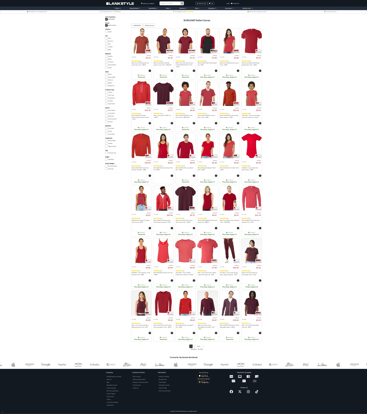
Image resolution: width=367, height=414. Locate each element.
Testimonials (110, 405)
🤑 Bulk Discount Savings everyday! (256, 11)
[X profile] (240, 393)
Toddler (110, 47)
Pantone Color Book (164, 377)
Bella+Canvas (112, 25)
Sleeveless (111, 116)
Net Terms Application (112, 391)
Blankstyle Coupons (112, 385)
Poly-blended (112, 65)
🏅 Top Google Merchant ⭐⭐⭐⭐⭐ (183, 11)
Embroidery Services (164, 385)
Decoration (228, 8)
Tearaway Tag (112, 153)
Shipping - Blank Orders (139, 379)
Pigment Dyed (112, 146)
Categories (211, 8)
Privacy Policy (110, 397)
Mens (167, 8)
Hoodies (110, 101)
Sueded (110, 143)
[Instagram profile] (248, 393)
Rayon (110, 59)
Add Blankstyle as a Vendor (114, 377)
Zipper (110, 32)
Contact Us (236, 3)
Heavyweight (111, 77)
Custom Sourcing (111, 388)
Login (228, 3)
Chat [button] (212, 3)
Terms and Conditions (112, 402)
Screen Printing (163, 388)
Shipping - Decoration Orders (140, 382)
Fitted (109, 74)
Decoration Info (163, 379)
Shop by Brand (134, 8)
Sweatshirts (152, 8)
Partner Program (111, 394)
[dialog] (2, 412)
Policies (109, 399)
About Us (109, 379)
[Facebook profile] (231, 393)
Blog (108, 382)
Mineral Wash (112, 141)
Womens (182, 8)
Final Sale (111, 169)
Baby (109, 50)
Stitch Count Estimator (164, 391)
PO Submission (137, 385)
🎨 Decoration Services (330, 11)
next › (198, 346)
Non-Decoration (112, 166)
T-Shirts (117, 8)
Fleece (110, 68)
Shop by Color (246, 8)
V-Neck (110, 131)
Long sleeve (111, 113)
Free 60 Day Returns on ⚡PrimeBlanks (110, 11)
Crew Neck (111, 128)
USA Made (111, 159)
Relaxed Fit (111, 86)
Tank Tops (111, 95)
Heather (110, 56)
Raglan (110, 83)
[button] (201, 3)
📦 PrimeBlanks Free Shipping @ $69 (37, 11)
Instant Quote (162, 382)
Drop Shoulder (112, 119)
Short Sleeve (111, 110)
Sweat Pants (111, 104)
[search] (182, 3)
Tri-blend (110, 62)
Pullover (110, 80)
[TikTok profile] (256, 393)
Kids (196, 8)
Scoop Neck (111, 134)
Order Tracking (136, 377)
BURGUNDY (111, 19)
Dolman (110, 122)
